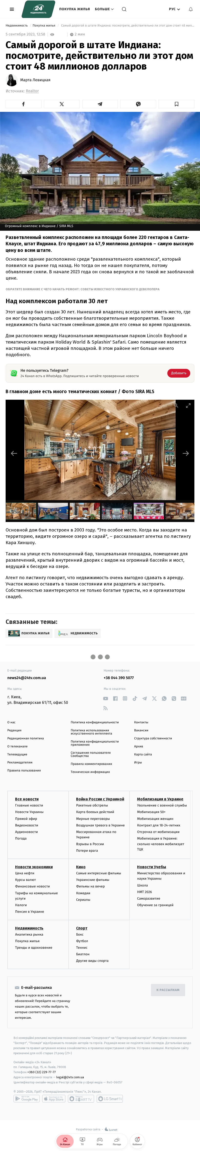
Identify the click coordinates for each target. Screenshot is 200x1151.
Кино (81, 867)
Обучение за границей (155, 905)
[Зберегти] (176, 104)
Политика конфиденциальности (95, 722)
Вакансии (141, 730)
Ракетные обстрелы (92, 805)
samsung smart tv (110, 1099)
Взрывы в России (90, 844)
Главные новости (29, 805)
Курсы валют (25, 880)
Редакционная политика (25, 738)
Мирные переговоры (93, 819)
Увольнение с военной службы (162, 805)
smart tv (81, 1099)
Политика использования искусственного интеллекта (91, 732)
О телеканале (17, 746)
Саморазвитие (148, 898)
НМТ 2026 (144, 892)
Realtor (32, 91)
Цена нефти (24, 873)
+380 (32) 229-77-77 (41, 1072)
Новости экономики (34, 867)
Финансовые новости (32, 886)
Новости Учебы (151, 867)
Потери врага (87, 851)
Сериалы (83, 900)
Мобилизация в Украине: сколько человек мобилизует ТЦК (160, 843)
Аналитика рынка (29, 934)
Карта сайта (143, 754)
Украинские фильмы (92, 880)
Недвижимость (17, 25)
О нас (11, 722)
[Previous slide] (14, 453)
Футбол (82, 941)
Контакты (141, 722)
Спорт (81, 928)
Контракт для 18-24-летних (158, 825)
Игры (138, 762)
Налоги (21, 905)
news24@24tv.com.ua (26, 678)
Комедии (83, 893)
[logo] (38, 9)
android (26, 1099)
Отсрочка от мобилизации (158, 832)
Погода (21, 838)
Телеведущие (17, 754)
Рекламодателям (19, 762)
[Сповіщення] (190, 9)
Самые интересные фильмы (98, 873)
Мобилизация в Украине (160, 799)
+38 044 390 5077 (119, 678)
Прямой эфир (26, 819)
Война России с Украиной (100, 799)
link (105, 698)
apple (53, 1099)
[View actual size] (176, 405)
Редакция (14, 730)
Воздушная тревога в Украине (100, 825)
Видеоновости (26, 825)
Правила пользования (24, 770)
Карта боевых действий (95, 812)
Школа (142, 885)
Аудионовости (26, 832)
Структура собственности (153, 738)
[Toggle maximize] (188, 405)
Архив (138, 746)
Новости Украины (29, 812)
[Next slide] (186, 453)
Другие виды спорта (92, 961)
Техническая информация (90, 772)
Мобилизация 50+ (151, 812)
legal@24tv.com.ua (70, 1077)
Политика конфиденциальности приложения (95, 743)
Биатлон (83, 954)
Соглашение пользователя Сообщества (91, 754)
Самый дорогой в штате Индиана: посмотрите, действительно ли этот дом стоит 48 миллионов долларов (127, 25)
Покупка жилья (74, 9)
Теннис (82, 948)
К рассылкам (168, 990)
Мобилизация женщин (155, 819)
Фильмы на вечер (90, 886)
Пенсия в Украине (29, 912)
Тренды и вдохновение (33, 948)
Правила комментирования (91, 764)
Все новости (27, 799)
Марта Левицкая (35, 80)
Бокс (79, 934)
